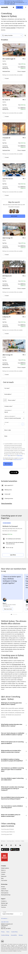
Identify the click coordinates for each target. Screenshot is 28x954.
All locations (4, 918)
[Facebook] (6, 845)
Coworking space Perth (6, 834)
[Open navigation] (25, 7)
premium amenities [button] (10, 27)
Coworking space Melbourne (8, 831)
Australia (17, 841)
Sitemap (21, 935)
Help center (4, 905)
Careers (3, 874)
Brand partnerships (5, 894)
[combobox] (5, 400)
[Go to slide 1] (11, 614)
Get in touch (14, 216)
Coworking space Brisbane (7, 829)
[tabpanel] (14, 208)
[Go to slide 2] (12, 614)
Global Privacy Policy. (18, 459)
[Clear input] (21, 35)
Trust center (4, 880)
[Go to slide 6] (16, 614)
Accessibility (14, 935)
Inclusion (3, 872)
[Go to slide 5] (15, 614)
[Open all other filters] (25, 35)
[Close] (26, 2)
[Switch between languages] (13, 7)
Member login (4, 903)
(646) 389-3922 (4, 922)
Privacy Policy (19, 455)
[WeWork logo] (4, 7)
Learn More (13, 555)
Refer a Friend (4, 890)
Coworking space (10, 841)
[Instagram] (11, 845)
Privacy (3, 931)
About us (3, 870)
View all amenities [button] (6, 503)
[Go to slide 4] (14, 614)
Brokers (3, 886)
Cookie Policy (14, 931)
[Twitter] (15, 845)
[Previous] (1, 2)
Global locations (5, 868)
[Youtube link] (1, 845)
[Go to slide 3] (13, 614)
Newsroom (3, 876)
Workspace (3, 841)
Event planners (4, 892)
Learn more (12, 3)
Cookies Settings (5, 935)
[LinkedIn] (20, 845)
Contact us (3, 901)
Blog (2, 878)
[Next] (3, 2)
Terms (9, 455)
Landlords (3, 888)
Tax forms (3, 907)
